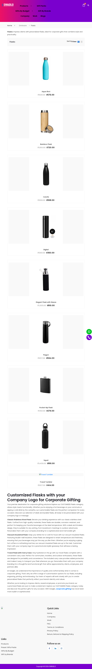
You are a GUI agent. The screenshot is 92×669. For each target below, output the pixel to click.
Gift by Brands (7, 654)
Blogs (43, 16)
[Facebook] (49, 648)
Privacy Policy (52, 630)
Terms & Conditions (55, 627)
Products (24, 6)
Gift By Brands (44, 11)
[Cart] (83, 5)
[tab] (79, 42)
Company (25, 16)
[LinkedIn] (55, 648)
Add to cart (44, 91)
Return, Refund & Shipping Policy (60, 634)
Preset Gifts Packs (8, 647)
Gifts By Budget (22, 11)
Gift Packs (41, 6)
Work (35, 16)
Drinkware (23, 25)
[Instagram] (61, 648)
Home (9, 25)
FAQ (48, 624)
